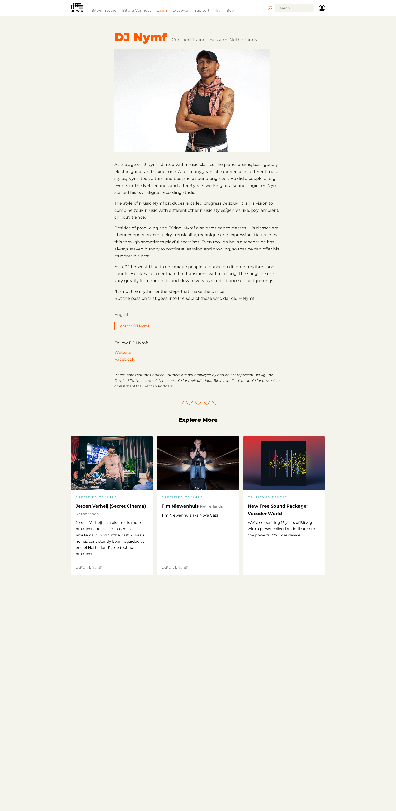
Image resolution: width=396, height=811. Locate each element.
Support (201, 10)
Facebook (124, 359)
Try (218, 10)
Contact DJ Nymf (133, 326)
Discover (181, 10)
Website (122, 352)
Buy (230, 10)
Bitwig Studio (103, 10)
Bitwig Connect (136, 10)
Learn (162, 10)
